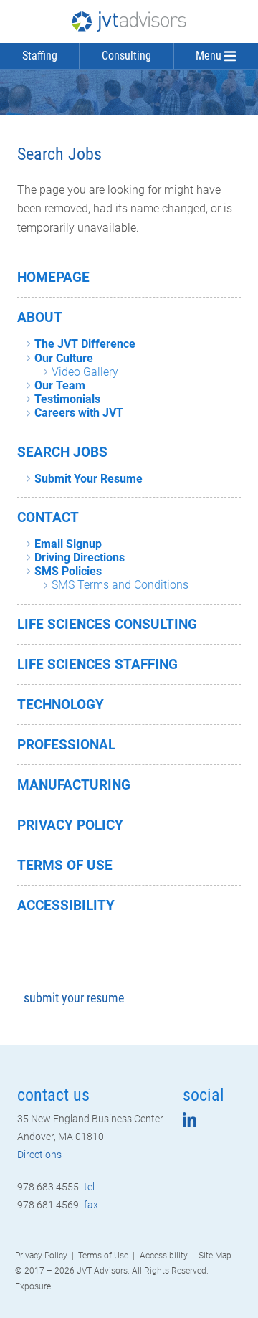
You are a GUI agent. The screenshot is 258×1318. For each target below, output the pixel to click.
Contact (48, 517)
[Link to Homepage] (129, 21)
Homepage (53, 277)
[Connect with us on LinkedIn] (190, 1122)
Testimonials (67, 399)
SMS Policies (68, 571)
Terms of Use (65, 865)
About (39, 317)
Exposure (33, 1286)
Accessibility (66, 905)
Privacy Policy (70, 825)
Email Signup (68, 544)
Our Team (59, 385)
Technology (60, 704)
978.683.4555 (56, 1187)
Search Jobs (62, 452)
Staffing (39, 55)
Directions (39, 1154)
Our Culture (63, 358)
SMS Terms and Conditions (120, 585)
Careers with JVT (78, 412)
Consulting (126, 55)
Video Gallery (85, 372)
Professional (66, 744)
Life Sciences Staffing (97, 664)
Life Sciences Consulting (107, 624)
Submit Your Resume (88, 478)
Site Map (215, 1256)
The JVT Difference (84, 344)
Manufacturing (73, 785)
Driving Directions (79, 557)
